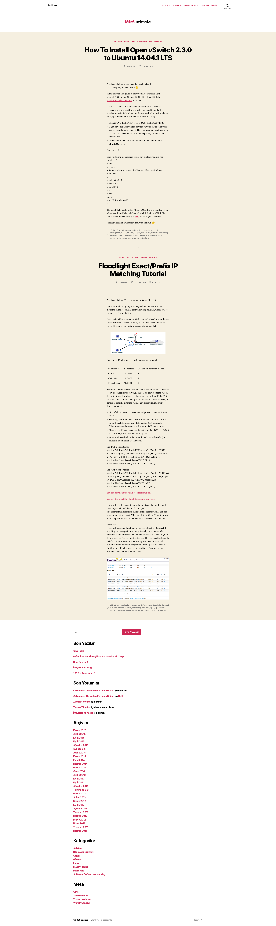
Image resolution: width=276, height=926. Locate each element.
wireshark (145, 238)
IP (110, 608)
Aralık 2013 (79, 775)
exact (150, 605)
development (115, 233)
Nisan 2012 (79, 823)
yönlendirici (162, 610)
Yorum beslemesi (82, 899)
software (153, 235)
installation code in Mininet (119, 100)
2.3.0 (118, 230)
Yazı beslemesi (81, 895)
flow (131, 233)
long (136, 233)
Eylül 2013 (78, 782)
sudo (160, 235)
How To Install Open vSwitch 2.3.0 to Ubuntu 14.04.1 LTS (138, 54)
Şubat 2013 (79, 797)
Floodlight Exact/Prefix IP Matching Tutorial (138, 270)
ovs (132, 235)
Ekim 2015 (79, 737)
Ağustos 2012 (80, 808)
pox (136, 235)
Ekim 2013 (79, 778)
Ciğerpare (78, 651)
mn (149, 233)
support (113, 238)
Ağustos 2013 (80, 786)
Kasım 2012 (79, 801)
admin (133, 66)
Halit (120, 696)
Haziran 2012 (80, 816)
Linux (76, 863)
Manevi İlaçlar (190, 5)
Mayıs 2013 (79, 793)
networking (163, 233)
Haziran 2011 (80, 830)
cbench (128, 230)
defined (154, 230)
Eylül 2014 (79, 760)
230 (122, 230)
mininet (144, 233)
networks (113, 235)
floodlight (125, 233)
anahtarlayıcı (126, 605)
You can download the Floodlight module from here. (131, 498)
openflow (127, 235)
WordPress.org (81, 903)
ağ (115, 605)
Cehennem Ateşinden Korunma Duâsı (93, 690)
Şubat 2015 (79, 749)
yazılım (154, 610)
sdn (147, 235)
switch (119, 238)
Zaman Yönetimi (82, 701)
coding (139, 230)
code (134, 230)
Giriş (76, 891)
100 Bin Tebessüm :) (84, 673)
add (111, 605)
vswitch (137, 238)
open (120, 235)
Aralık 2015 (79, 734)
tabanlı (140, 610)
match (114, 608)
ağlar (119, 605)
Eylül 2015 (78, 741)
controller (147, 230)
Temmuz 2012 (81, 812)
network (154, 233)
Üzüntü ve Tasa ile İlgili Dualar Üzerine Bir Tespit (99, 656)
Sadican (52, 5)
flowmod (165, 605)
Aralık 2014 (79, 752)
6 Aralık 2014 (147, 66)
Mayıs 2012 (79, 819)
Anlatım (176, 5)
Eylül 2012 (78, 804)
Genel (127, 42)
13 (114, 230)
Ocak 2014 (79, 771)
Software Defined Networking (147, 42)
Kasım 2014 (79, 756)
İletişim (214, 5)
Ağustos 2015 (80, 745)
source (128, 610)
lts (139, 233)
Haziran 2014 (80, 763)
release (142, 235)
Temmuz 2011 (80, 827)
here (137, 216)
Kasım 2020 (79, 730)
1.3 (111, 230)
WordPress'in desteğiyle (101, 920)
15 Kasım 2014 (140, 282)
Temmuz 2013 (81, 790)
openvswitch (160, 608)
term (125, 238)
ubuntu (130, 238)
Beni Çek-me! (80, 662)
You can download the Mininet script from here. (129, 492)
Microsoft (78, 870)
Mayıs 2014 (79, 767)
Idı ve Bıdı (205, 5)
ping (111, 610)
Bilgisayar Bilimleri (83, 852)
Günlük (165, 5)
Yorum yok (156, 282)
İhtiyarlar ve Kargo (83, 667)
